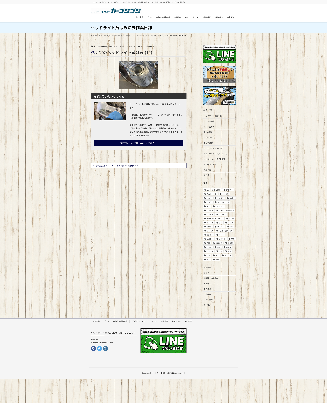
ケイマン (225, 194)
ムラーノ (210, 231)
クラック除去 (209, 121)
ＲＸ (217, 255)
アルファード (212, 194)
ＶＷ (217, 259)
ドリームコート (210, 164)
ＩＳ (229, 251)
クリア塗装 (208, 143)
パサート (210, 210)
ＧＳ (220, 251)
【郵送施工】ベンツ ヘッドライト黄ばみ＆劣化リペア (116, 165)
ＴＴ (208, 259)
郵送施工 (218, 243)
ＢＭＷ (228, 247)
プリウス (222, 214)
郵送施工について (211, 283)
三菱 (232, 239)
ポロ (220, 222)
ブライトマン (209, 137)
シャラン (220, 198)
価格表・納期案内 (211, 278)
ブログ (206, 272)
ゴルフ (209, 198)
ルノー (221, 235)
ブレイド (210, 214)
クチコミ (207, 289)
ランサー (210, 235)
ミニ (231, 227)
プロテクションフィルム (213, 148)
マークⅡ (220, 227)
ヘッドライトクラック (215, 218)
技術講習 (207, 294)
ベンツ (231, 218)
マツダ (209, 227)
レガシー (210, 239)
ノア (208, 206)
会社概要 (207, 305)
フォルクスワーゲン (226, 210)
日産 (208, 243)
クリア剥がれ (209, 126)
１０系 (230, 243)
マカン (230, 222)
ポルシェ (210, 222)
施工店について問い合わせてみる (137, 143)
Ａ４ (218, 247)
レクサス (222, 239)
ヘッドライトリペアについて (215, 153)
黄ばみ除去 (208, 132)
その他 (206, 175)
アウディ (229, 190)
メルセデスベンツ (225, 231)
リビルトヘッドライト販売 (214, 159)
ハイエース (219, 206)
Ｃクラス (210, 251)
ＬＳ (208, 255)
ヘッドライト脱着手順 (213, 116)
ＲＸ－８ (227, 255)
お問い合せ (208, 299)
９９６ (209, 247)
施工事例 (207, 169)
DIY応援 (217, 190)
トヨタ (209, 202)
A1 (208, 190)
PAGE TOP (317, 388)
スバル (231, 198)
